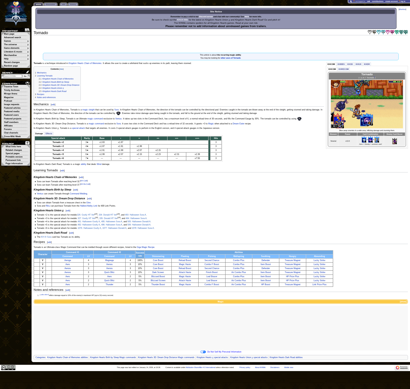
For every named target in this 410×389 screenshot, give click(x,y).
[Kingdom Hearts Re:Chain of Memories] (374, 32)
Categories (40, 357)
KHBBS (341, 64)
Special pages (13, 153)
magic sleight (88, 110)
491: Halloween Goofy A (89, 221)
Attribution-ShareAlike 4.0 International (200, 367)
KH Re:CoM (85, 184)
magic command (95, 119)
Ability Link (92, 206)
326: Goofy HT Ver (85, 215)
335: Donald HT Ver (108, 218)
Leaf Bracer (211, 276)
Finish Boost (212, 272)
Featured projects (12, 119)
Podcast (8, 101)
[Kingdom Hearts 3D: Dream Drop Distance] (387, 32)
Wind (99, 164)
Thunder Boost (158, 284)
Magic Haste (185, 264)
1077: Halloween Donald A (114, 228)
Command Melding (78, 194)
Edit (63, 4)
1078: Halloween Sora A (143, 228)
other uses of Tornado (231, 58)
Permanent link (13, 160)
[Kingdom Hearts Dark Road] (405, 32)
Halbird (83, 206)
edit (53, 104)
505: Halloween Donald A (139, 221)
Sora (116, 110)
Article (38, 4)
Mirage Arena (10, 94)
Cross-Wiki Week (12, 136)
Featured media (11, 111)
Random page (11, 66)
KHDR (367, 64)
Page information (14, 163)
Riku (48, 206)
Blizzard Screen (158, 280)
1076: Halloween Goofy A (89, 228)
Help (16, 59)
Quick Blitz (109, 272)
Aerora (109, 264)
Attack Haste (185, 272)
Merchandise (16, 55)
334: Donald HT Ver (108, 215)
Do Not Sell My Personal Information (224, 352)
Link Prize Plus (319, 284)
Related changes (14, 150)
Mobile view (288, 367)
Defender (266, 260)
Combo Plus (238, 260)
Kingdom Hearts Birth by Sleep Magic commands (113, 357)
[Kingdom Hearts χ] (396, 32)
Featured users (11, 115)
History (73, 4)
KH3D (350, 64)
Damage (39, 133)
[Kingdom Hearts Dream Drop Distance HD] (392, 32)
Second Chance (212, 260)
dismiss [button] (402, 9)
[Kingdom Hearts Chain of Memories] (370, 32)
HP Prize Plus (292, 276)
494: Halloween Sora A (136, 218)
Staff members (11, 122)
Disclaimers (274, 367)
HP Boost (265, 284)
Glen (88, 203)
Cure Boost (158, 260)
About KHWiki (260, 367)
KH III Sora (46, 237)
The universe (16, 44)
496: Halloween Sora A (111, 225)
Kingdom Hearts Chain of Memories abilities (67, 357)
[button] (403, 301)
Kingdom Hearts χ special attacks (212, 357)
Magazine (8, 97)
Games (16, 41)
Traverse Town (11, 87)
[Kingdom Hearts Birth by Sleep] (379, 32)
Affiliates (8, 126)
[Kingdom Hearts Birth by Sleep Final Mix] (383, 32)
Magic (211, 124)
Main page (9, 34)
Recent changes (12, 62)
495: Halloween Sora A (111, 221)
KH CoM (84, 181)
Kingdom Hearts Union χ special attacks (249, 357)
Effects (49, 133)
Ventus (118, 119)
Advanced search (12, 37)
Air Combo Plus (238, 272)
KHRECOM (344, 69)
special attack (78, 128)
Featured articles (12, 108)
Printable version (14, 157)
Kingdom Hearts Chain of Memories (85, 63)
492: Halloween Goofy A (89, 225)
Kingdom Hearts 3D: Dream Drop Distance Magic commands (166, 357)
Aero (68, 264)
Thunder (109, 284)
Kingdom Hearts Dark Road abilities (286, 357)
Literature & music (16, 51)
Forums (8, 129)
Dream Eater (238, 124)
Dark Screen (158, 272)
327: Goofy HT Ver (86, 218)
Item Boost (266, 264)
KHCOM (331, 64)
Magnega (109, 260)
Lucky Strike (319, 260)
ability (83, 164)
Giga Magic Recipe (145, 247)
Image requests (11, 104)
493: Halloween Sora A (135, 215)
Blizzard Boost (158, 276)
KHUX (358, 64)
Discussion (50, 4)
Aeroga (67, 260)
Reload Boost (185, 260)
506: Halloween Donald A (139, 225)
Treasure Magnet (292, 260)
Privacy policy (244, 367)
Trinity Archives (12, 90)
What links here (13, 146)
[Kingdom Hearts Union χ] (401, 32)
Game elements (16, 48)
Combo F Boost (212, 264)
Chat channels (11, 133)
